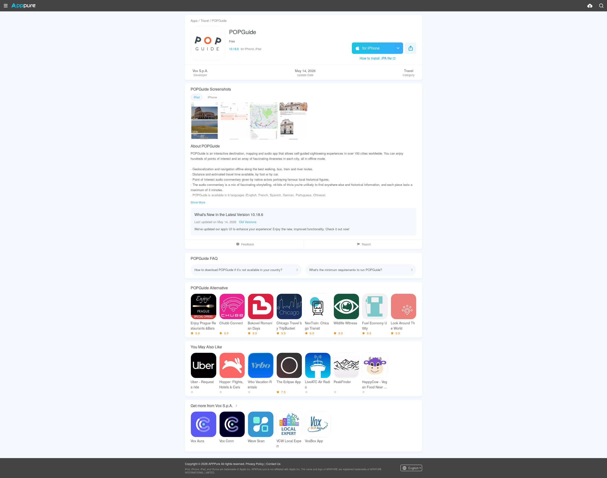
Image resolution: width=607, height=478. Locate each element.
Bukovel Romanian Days (260, 326)
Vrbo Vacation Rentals (260, 384)
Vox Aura (197, 440)
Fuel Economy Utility (374, 326)
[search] (601, 5)
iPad (197, 97)
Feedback (247, 244)
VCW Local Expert (288, 443)
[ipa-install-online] (590, 5)
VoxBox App (314, 440)
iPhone (212, 97)
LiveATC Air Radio (317, 384)
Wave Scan (256, 440)
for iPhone (371, 48)
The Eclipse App (288, 381)
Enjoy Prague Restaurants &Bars (203, 326)
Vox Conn (226, 440)
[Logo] (23, 5)
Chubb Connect (231, 323)
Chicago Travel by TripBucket (289, 326)
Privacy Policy (255, 464)
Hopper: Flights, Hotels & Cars (231, 384)
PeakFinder (342, 381)
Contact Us (273, 464)
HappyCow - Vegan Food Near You (375, 384)
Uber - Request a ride (202, 384)
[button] (5, 5)
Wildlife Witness (345, 323)
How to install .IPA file (376, 58)
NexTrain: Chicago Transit (317, 326)
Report (366, 244)
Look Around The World (403, 326)
